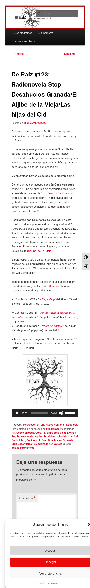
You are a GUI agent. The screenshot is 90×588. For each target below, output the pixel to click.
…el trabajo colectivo (24, 41)
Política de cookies (48, 582)
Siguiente (71, 54)
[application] (45, 413)
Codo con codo (25, 432)
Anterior (18, 54)
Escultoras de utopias (29, 436)
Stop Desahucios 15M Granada (30, 444)
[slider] (70, 412)
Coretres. (54, 286)
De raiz (57, 444)
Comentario (27, 498)
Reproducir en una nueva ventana (43, 424)
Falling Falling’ (47, 299)
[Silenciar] (61, 413)
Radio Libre (18, 440)
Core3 (39, 432)
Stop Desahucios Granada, (57, 193)
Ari (13, 432)
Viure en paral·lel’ (53, 326)
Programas (53, 429)
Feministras (51, 436)
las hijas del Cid (68, 436)
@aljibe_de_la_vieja (39, 251)
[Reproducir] (17, 413)
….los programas (22, 32)
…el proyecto (45, 32)
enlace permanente (23, 447)
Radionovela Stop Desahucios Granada (49, 440)
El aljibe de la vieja (55, 432)
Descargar (72, 424)
